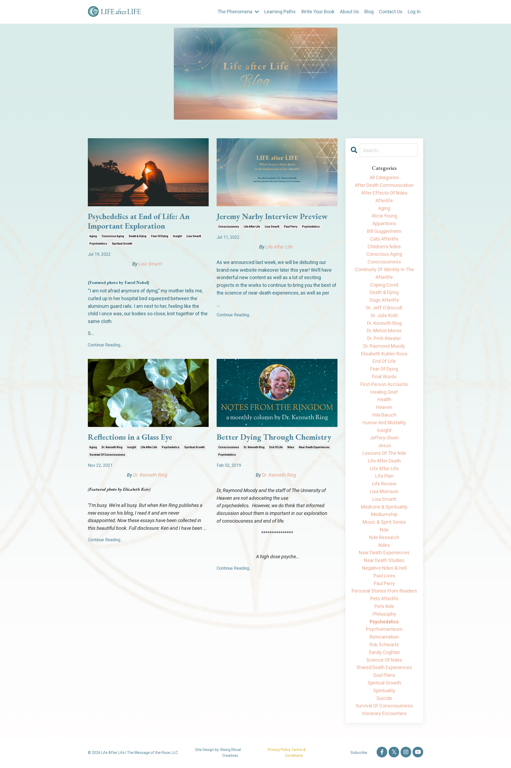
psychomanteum (384, 629)
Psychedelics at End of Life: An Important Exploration (138, 221)
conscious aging (113, 236)
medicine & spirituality (384, 507)
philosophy (384, 614)
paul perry (290, 226)
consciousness (228, 226)
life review (384, 483)
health (384, 399)
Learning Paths (280, 11)
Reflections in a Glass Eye (130, 437)
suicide (384, 698)
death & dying (137, 236)
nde (384, 529)
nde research (384, 537)
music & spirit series (384, 522)
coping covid (384, 285)
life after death (384, 461)
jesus (384, 445)
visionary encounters (384, 713)
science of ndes (384, 660)
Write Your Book (318, 11)
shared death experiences (384, 667)
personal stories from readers (384, 591)
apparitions (384, 223)
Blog (369, 11)
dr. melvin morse (384, 330)
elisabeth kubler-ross (384, 353)
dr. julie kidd (384, 315)
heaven (384, 407)
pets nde (384, 606)
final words (384, 376)
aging (93, 236)
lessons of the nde (384, 453)
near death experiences (314, 447)
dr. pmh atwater (384, 338)
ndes (290, 447)
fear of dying (159, 236)
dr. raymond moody (384, 346)
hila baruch (384, 415)
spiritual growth (122, 243)
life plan (384, 476)
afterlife (384, 200)
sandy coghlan (384, 652)
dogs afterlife (384, 300)
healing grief (384, 392)
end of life (276, 447)
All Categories (384, 177)
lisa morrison (384, 491)
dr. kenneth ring (112, 447)
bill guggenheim (384, 231)
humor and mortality (384, 422)
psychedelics (98, 243)
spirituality (384, 690)
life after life (252, 226)
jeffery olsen (384, 437)
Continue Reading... (105, 344)
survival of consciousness (107, 454)
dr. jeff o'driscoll (384, 307)
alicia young (384, 216)
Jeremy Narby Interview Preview (272, 216)
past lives (384, 575)
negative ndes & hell (384, 568)
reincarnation (384, 637)
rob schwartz (384, 644)
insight (177, 236)
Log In (414, 11)
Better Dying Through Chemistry (274, 437)
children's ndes (384, 246)
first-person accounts (384, 384)
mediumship (384, 514)
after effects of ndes (384, 193)
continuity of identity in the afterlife (384, 273)
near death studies (384, 560)
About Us (349, 11)
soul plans (384, 675)
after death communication (384, 185)
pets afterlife (384, 598)
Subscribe (359, 752)
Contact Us (390, 11)
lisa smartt (194, 236)
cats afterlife (384, 239)
